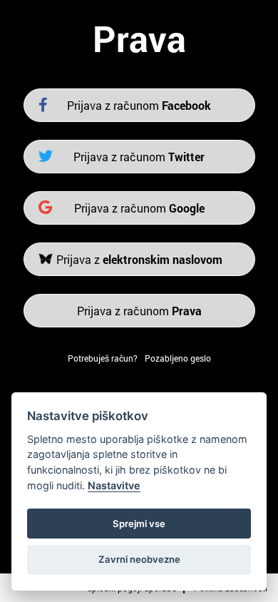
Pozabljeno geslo (178, 358)
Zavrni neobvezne (139, 559)
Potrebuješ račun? (103, 358)
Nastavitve (114, 485)
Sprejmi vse (139, 523)
